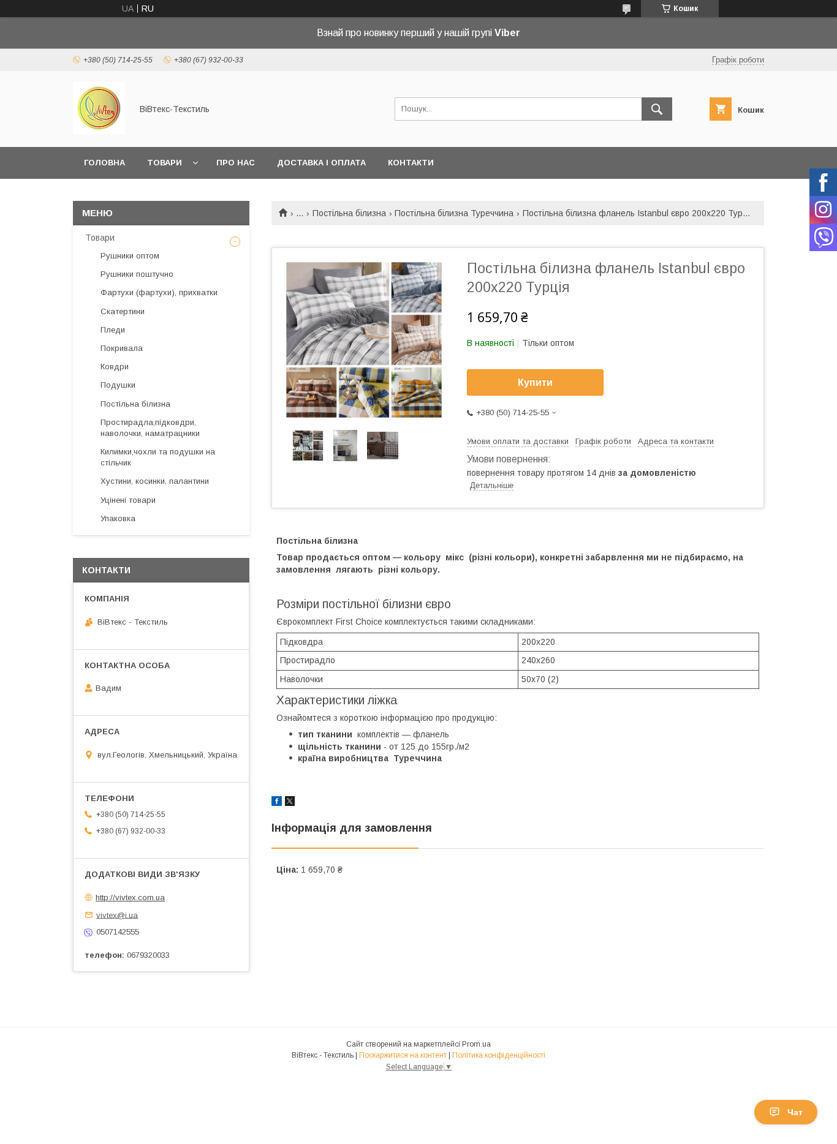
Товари (164, 162)
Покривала (121, 348)
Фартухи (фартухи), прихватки (159, 292)
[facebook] (276, 803)
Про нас (235, 162)
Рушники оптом (129, 255)
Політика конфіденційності (498, 1055)
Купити (535, 382)
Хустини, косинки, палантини (154, 481)
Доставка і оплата (321, 162)
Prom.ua (476, 1044)
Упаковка (117, 518)
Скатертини (122, 311)
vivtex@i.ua (117, 914)
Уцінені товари (128, 500)
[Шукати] (657, 109)
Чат (795, 1112)
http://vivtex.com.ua (130, 897)
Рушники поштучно (136, 274)
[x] (290, 803)
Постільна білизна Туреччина (454, 213)
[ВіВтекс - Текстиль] (99, 131)
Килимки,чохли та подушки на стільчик (157, 457)
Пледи (112, 329)
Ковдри (114, 366)
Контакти (411, 162)
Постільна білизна (349, 213)
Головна (104, 162)
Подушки (117, 384)
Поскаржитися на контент (403, 1055)
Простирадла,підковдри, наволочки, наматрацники (150, 428)
